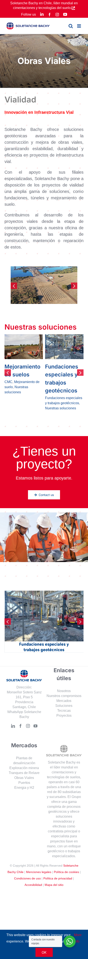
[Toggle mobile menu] (79, 26)
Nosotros (64, 675)
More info (78, 938)
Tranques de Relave (24, 757)
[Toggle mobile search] (71, 26)
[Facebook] (20, 710)
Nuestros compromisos (64, 680)
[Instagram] (28, 710)
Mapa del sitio (54, 868)
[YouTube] (35, 710)
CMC (49, 382)
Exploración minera (24, 752)
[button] (14, 286)
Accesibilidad (33, 868)
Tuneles (10, 379)
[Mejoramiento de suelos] (64, 346)
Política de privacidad (57, 862)
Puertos (24, 766)
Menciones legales (38, 856)
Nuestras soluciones (19, 374)
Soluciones (63, 689)
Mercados (63, 685)
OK (44, 952)
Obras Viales (24, 762)
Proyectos (64, 699)
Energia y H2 (24, 771)
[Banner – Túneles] (44, 577)
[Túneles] (23, 346)
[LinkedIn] (13, 710)
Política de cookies (66, 856)
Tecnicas (64, 694)
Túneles (14, 366)
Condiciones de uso (27, 862)
